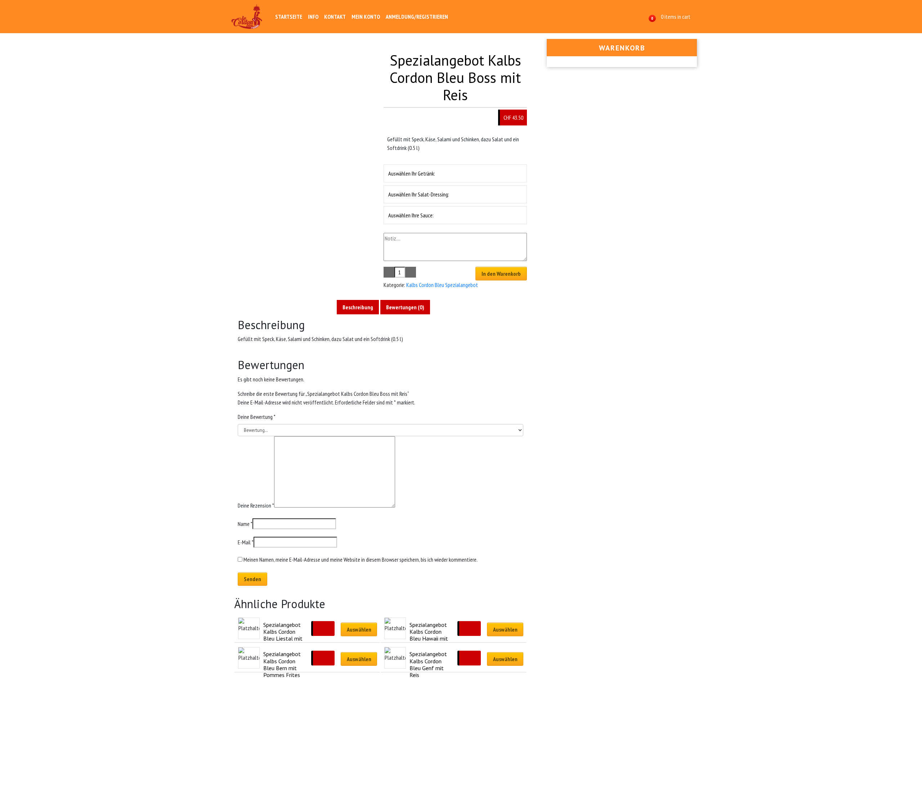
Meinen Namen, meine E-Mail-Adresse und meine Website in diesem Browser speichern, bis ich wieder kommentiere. (360, 559)
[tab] (358, 307)
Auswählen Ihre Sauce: (411, 215)
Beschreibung (358, 307)
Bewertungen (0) (405, 307)
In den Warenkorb (501, 273)
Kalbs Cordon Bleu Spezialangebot (442, 284)
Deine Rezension (256, 505)
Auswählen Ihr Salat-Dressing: (418, 194)
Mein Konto (366, 16)
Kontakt (335, 16)
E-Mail (246, 542)
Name (245, 523)
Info (313, 16)
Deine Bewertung (257, 416)
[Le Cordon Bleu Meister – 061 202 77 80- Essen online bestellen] (247, 17)
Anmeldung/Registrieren (417, 16)
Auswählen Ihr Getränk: (411, 173)
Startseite (288, 16)
